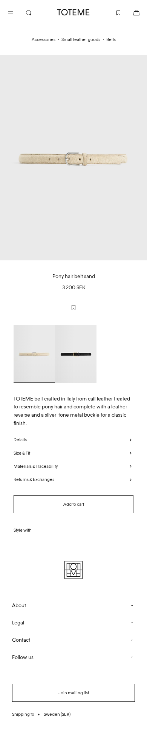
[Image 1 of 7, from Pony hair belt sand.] (73, 157)
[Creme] (34, 354)
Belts (111, 39)
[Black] (75, 354)
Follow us (23, 657)
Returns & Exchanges (34, 479)
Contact (21, 640)
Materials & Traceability (36, 466)
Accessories (43, 39)
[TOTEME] (73, 12)
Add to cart (73, 504)
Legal (18, 623)
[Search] (35, 12)
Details (20, 439)
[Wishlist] (112, 12)
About (19, 605)
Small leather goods (80, 39)
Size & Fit (22, 453)
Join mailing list (73, 692)
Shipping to (41, 714)
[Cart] (130, 12)
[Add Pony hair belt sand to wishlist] (73, 307)
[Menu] (17, 12)
